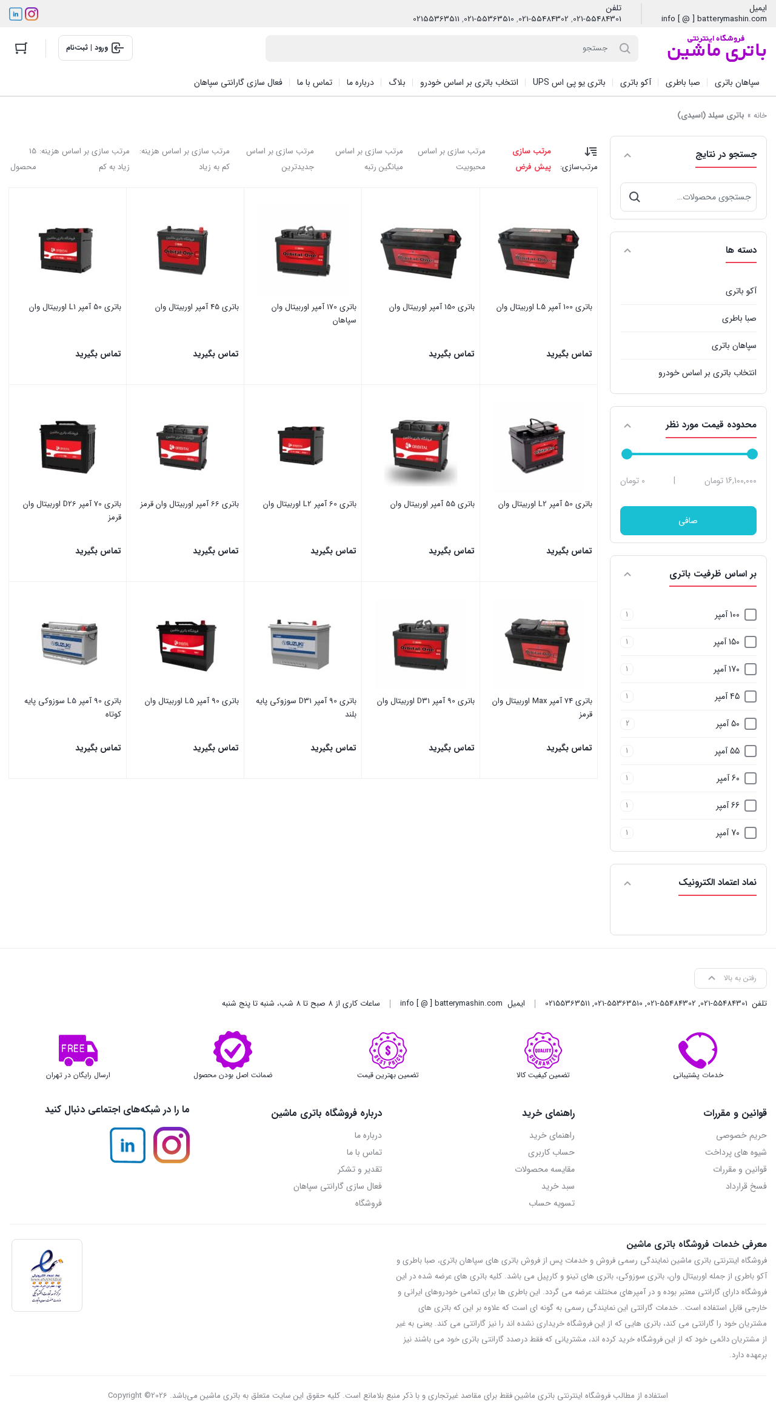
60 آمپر (728, 778)
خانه (760, 115)
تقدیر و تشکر (360, 1169)
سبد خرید (558, 1186)
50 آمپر (728, 723)
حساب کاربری (551, 1152)
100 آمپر (727, 614)
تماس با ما (364, 1152)
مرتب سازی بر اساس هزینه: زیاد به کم (84, 159)
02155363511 (436, 19)
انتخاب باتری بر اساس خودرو (707, 372)
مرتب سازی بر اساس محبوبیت (452, 159)
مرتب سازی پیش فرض (531, 159)
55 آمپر (727, 751)
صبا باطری (739, 318)
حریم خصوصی (741, 1135)
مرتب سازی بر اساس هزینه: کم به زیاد (184, 159)
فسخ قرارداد (746, 1186)
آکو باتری (741, 291)
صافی (688, 520)
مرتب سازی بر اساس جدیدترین (280, 159)
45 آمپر (727, 696)
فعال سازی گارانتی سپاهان (337, 1186)
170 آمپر (727, 669)
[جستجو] (634, 197)
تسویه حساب (552, 1203)
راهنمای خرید (552, 1135)
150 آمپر (727, 642)
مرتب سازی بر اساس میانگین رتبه (369, 159)
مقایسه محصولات (545, 1169)
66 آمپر (728, 805)
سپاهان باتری (734, 345)
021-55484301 (597, 19)
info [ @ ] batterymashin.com (714, 19)
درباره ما (368, 1135)
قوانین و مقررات (740, 1169)
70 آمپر (728, 833)
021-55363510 (489, 19)
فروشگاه (368, 1203)
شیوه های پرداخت (736, 1152)
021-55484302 (543, 19)
